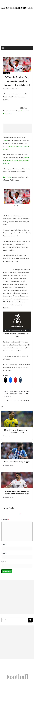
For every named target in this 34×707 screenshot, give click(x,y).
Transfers (6, 73)
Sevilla (20, 111)
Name (3, 544)
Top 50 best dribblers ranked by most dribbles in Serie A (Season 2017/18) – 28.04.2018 (16, 393)
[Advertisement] (17, 28)
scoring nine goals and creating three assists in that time (16, 160)
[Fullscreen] (28, 330)
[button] (17, 321)
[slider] (16, 330)
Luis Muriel (7, 114)
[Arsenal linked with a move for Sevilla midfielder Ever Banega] (17, 473)
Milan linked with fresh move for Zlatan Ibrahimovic (17, 431)
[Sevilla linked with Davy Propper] (17, 444)
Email (3, 553)
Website (3, 562)
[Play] (6, 330)
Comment (5, 519)
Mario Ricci (15, 88)
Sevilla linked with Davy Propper (17, 461)
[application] (17, 322)
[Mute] (25, 330)
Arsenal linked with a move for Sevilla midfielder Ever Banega (17, 492)
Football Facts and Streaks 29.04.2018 (17, 401)
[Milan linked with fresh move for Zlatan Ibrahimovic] (17, 412)
